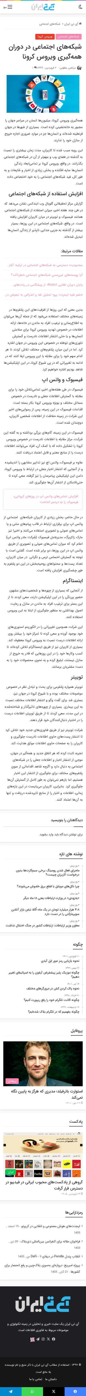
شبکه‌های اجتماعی (49, 24)
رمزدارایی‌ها (74, 1212)
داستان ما (51, 1379)
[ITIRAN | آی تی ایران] (42, 7)
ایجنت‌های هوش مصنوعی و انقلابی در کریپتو (50, 1226)
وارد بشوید (46, 834)
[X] (48, 1339)
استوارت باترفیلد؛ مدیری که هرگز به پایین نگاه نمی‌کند (47, 1094)
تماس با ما (35, 1379)
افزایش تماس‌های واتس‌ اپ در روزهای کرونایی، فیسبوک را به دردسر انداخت (45, 499)
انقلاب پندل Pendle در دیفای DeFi (55, 1256)
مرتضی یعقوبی (68, 68)
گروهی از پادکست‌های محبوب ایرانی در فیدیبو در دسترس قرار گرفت (44, 1185)
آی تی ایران (71, 24)
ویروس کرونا (45, 36)
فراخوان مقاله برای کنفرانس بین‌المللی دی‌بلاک (50, 1241)
